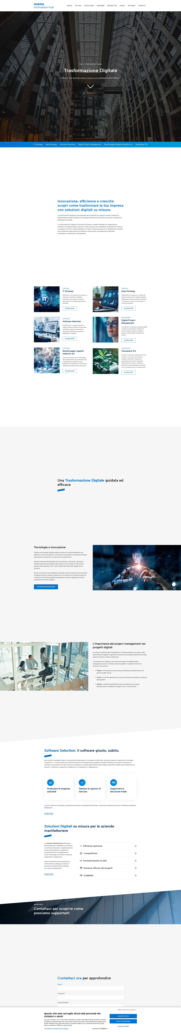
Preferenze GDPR (123, 1026)
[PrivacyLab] (103, 1029)
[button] (73, 6)
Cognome (61, 993)
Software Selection (67, 144)
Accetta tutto (123, 1016)
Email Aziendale (63, 1002)
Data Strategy (51, 144)
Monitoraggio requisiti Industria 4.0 (118, 144)
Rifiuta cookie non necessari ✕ (127, 1009)
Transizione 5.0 (141, 144)
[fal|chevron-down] (90, 86)
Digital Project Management (89, 144)
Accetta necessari (123, 1021)
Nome (60, 984)
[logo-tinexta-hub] (44, 5)
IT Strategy (38, 144)
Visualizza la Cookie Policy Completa (56, 1028)
